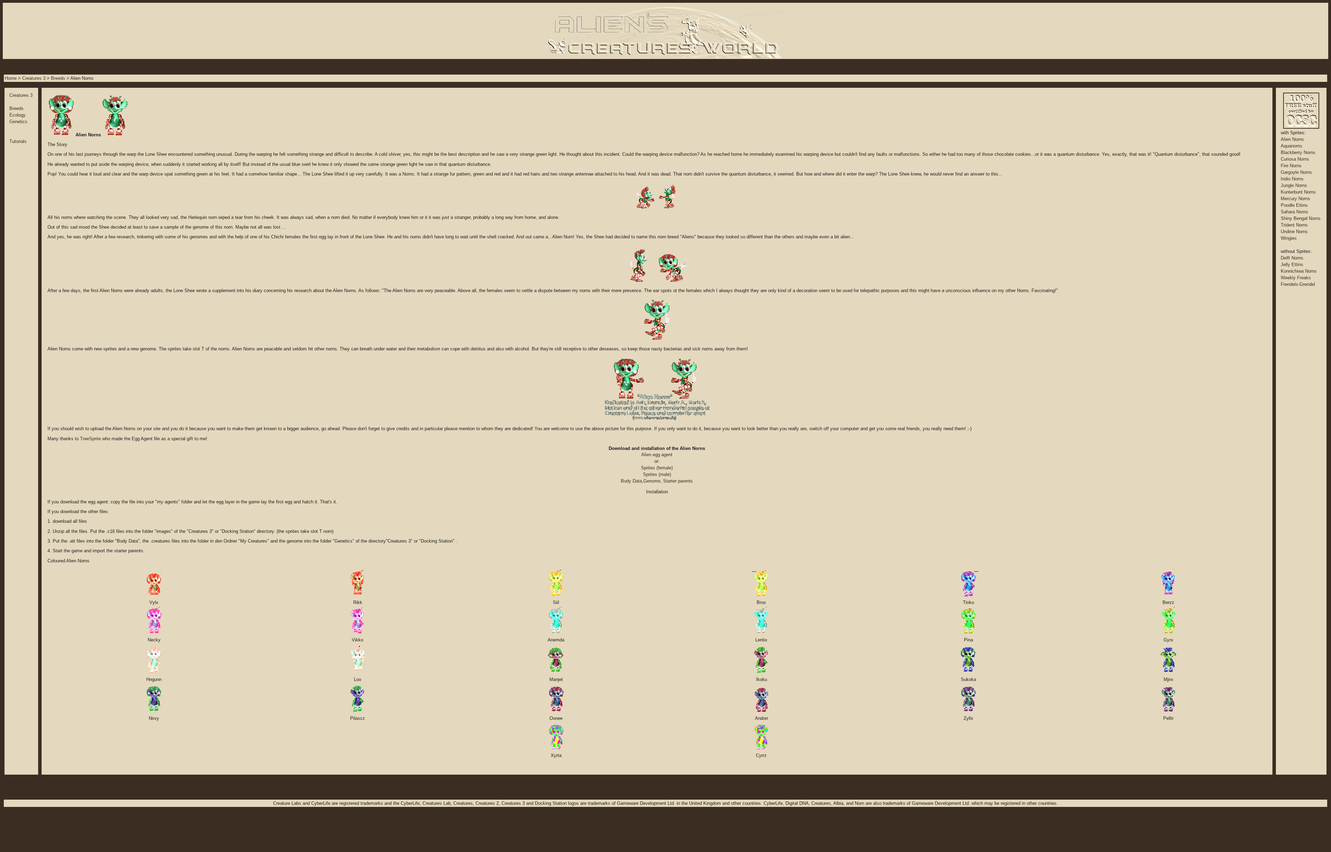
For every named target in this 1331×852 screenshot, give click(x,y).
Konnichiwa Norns (1299, 271)
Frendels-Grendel (1298, 284)
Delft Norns (1292, 258)
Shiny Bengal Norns (1301, 218)
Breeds (58, 78)
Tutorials (18, 141)
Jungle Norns (1294, 185)
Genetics (18, 121)
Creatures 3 (33, 78)
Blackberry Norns (1298, 152)
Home (11, 78)
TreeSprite (90, 438)
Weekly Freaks (1296, 277)
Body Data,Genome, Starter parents (657, 481)
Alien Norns (1292, 139)
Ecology (17, 115)
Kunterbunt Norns (1298, 192)
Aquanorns (1291, 145)
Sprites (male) (657, 474)
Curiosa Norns (1295, 159)
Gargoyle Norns (1296, 172)
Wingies (1289, 238)
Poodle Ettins (1294, 205)
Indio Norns (1292, 178)
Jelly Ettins (1292, 264)
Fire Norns (1291, 165)
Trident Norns (1294, 225)
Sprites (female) (657, 467)
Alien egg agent (656, 454)
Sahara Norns (1294, 211)
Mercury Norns (1295, 198)
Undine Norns (1294, 231)
